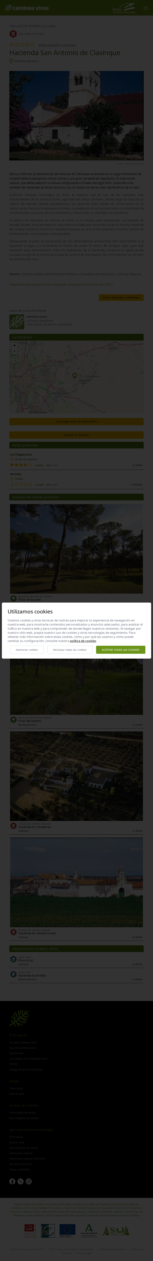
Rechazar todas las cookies (70, 650)
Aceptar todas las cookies (121, 650)
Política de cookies (83, 641)
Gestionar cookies (27, 650)
